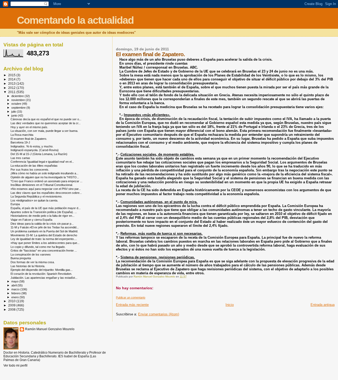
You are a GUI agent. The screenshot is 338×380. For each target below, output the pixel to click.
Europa (15, 204)
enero (15, 297)
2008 (12, 309)
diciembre (18, 96)
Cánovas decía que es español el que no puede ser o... (46, 119)
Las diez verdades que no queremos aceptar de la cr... (46, 123)
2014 (12, 79)
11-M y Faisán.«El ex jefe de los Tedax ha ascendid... (45, 227)
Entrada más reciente (132, 305)
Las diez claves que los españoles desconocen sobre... (46, 192)
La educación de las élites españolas (34, 165)
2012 (12, 87)
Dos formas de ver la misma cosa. (33, 262)
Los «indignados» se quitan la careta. (34, 200)
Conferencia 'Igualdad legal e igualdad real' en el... (42, 161)
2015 (12, 75)
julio (14, 111)
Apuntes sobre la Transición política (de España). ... (44, 212)
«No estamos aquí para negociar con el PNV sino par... (46, 188)
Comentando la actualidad (75, 20)
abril (14, 285)
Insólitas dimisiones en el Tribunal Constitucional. (42, 184)
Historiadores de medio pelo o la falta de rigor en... (42, 215)
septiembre (18, 107)
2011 (12, 92)
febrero (16, 293)
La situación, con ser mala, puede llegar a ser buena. (44, 130)
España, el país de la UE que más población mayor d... (46, 208)
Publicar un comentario (130, 297)
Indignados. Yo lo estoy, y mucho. (32, 146)
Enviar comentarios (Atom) (158, 314)
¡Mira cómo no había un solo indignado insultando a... (44, 173)
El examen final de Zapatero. (29, 138)
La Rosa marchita (22, 134)
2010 (12, 301)
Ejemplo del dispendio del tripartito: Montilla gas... (42, 269)
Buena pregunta (21, 258)
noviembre (18, 100)
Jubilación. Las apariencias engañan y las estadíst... (44, 277)
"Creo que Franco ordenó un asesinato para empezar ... (46, 181)
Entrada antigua (323, 305)
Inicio (230, 305)
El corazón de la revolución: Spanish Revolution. (41, 273)
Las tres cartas (20, 158)
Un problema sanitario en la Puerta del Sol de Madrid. (44, 231)
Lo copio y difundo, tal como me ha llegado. (38, 246)
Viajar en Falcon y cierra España (31, 219)
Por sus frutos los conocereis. (30, 169)
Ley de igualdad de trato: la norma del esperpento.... (44, 238)
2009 (12, 305)
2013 (12, 83)
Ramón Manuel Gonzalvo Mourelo (49, 329)
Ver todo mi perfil (15, 365)
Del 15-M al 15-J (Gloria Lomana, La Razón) (39, 154)
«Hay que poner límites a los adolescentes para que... (45, 242)
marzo (15, 289)
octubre (16, 103)
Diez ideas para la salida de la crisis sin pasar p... (42, 223)
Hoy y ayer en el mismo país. (29, 127)
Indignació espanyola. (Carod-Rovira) (35, 150)
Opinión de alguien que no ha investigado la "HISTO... (45, 177)
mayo (15, 281)
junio (14, 115)
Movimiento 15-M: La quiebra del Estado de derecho (44, 235)
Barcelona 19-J (20, 142)
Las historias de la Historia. (28, 266)
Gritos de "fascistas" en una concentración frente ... (44, 250)
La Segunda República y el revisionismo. (36, 196)
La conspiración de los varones (31, 254)
